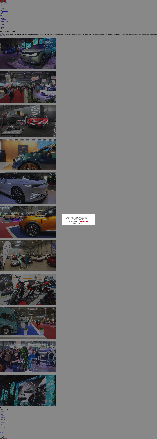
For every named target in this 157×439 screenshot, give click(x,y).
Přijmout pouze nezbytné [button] (74, 221)
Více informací (85, 219)
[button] (78, 223)
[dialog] (78, 219)
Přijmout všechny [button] (83, 221)
